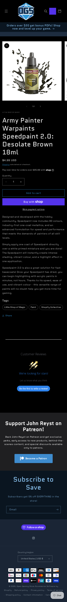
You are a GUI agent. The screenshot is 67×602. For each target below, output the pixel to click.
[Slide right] (40, 106)
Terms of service (55, 590)
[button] (6, 11)
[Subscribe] (57, 509)
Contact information (33, 595)
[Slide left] (26, 106)
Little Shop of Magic (11, 112)
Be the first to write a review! (33, 388)
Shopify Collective (51, 307)
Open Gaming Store (26, 586)
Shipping (6, 164)
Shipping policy (13, 595)
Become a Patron (36, 458)
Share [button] (8, 315)
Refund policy (21, 590)
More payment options (34, 209)
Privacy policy (37, 590)
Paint (33, 307)
